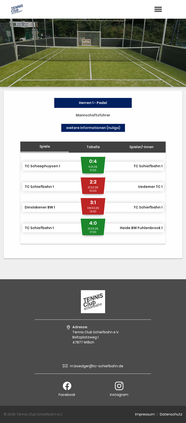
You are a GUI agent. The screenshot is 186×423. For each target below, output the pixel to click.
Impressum (145, 414)
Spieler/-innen (141, 146)
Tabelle (93, 146)
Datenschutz (171, 414)
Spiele (44, 146)
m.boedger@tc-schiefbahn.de (96, 366)
